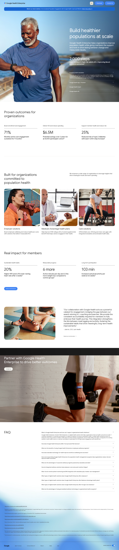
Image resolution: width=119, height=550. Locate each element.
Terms (50, 545)
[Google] (6, 546)
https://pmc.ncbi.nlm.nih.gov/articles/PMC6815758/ (16, 506)
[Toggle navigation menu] (91, 3)
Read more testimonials (69, 336)
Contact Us (110, 3)
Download (99, 3)
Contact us (8, 369)
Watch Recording (86, 9)
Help (58, 545)
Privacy (42, 545)
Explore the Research (11, 288)
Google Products (31, 545)
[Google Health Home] (14, 3)
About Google (18, 545)
